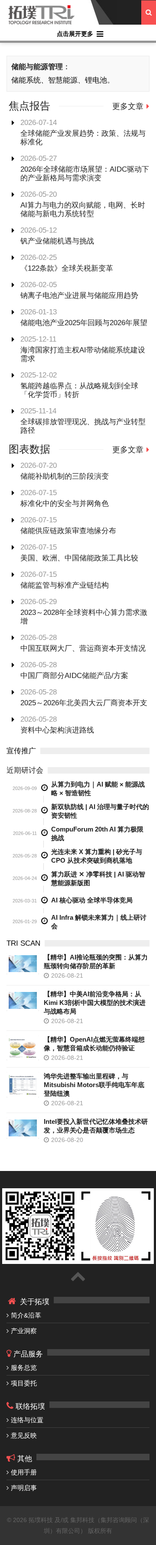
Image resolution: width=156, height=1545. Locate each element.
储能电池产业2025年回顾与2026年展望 (83, 323)
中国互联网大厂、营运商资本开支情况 (83, 648)
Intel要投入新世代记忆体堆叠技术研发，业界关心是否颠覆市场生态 (96, 1126)
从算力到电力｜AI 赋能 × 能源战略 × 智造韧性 (98, 788)
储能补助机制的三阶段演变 (64, 476)
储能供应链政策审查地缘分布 (68, 531)
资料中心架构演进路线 (57, 730)
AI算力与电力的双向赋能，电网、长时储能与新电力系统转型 (82, 209)
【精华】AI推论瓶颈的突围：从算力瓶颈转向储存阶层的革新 (96, 961)
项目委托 (24, 1383)
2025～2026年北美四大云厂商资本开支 (83, 703)
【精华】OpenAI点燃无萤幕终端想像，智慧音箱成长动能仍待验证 (94, 1044)
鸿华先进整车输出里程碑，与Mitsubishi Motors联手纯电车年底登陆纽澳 (94, 1084)
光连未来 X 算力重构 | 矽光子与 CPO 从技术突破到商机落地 (96, 856)
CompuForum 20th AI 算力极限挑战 (97, 833)
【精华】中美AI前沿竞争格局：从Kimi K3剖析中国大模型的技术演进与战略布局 (95, 1002)
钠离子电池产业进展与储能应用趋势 (79, 295)
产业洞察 (24, 1330)
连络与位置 (27, 1419)
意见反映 (24, 1435)
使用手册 (24, 1472)
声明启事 (24, 1487)
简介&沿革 (26, 1315)
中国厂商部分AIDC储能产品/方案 (74, 676)
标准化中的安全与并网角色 (64, 503)
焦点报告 (29, 106)
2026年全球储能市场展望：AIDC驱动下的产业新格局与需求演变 (84, 173)
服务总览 (24, 1367)
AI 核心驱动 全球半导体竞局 (92, 900)
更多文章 (127, 106)
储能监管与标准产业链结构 (64, 585)
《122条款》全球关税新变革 (66, 268)
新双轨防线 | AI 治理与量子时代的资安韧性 (100, 811)
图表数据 (29, 449)
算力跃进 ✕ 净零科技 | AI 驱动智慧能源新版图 (98, 878)
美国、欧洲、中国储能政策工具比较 (79, 558)
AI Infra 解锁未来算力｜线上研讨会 (98, 922)
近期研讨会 (24, 770)
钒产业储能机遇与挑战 (57, 241)
